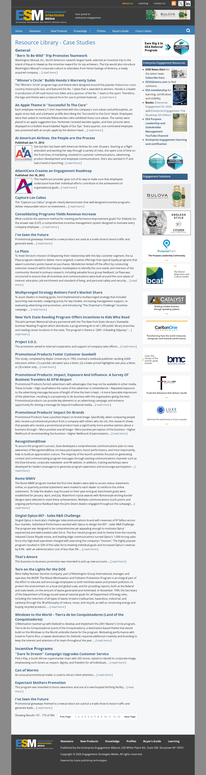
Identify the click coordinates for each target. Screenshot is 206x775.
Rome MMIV (25, 478)
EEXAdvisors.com (156, 82)
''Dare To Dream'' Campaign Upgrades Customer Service (62, 654)
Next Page (130, 716)
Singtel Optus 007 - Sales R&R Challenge (47, 515)
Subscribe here (154, 77)
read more (49, 72)
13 (118, 716)
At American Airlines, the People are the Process (55, 138)
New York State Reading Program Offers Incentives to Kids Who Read (72, 317)
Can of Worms (26, 670)
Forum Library (143, 31)
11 (110, 716)
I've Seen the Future (32, 234)
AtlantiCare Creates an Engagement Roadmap (53, 170)
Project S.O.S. (26, 342)
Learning (143, 3)
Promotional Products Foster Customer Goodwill (55, 354)
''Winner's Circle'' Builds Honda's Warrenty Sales (55, 80)
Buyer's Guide (120, 31)
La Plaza (22, 251)
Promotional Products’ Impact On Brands (49, 412)
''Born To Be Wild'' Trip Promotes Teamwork (51, 55)
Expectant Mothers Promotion (40, 682)
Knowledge (80, 31)
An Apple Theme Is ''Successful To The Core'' (51, 105)
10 (105, 716)
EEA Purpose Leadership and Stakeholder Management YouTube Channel (156, 127)
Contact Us (159, 3)
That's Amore (26, 557)
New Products (59, 31)
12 (114, 716)
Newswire (35, 31)
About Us (127, 3)
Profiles (101, 31)
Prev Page (65, 716)
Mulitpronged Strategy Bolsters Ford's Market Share (58, 292)
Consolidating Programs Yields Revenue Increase (55, 214)
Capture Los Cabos (30, 197)
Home (18, 31)
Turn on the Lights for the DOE (40, 569)
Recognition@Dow (30, 441)
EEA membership (156, 90)
